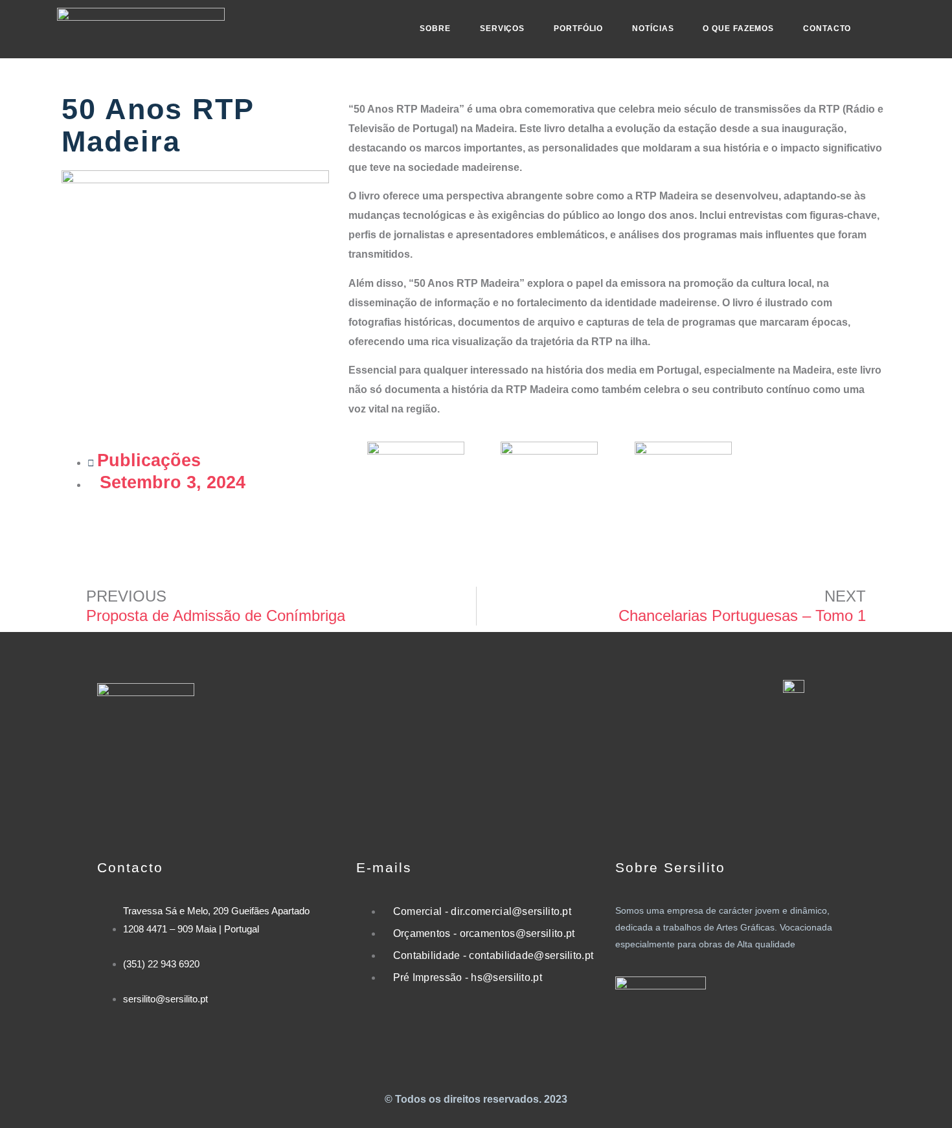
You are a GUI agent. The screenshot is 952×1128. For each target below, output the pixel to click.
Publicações (149, 460)
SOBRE (435, 28)
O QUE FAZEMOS (738, 28)
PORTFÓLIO (578, 28)
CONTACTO (827, 28)
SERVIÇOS (502, 28)
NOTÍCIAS (653, 28)
